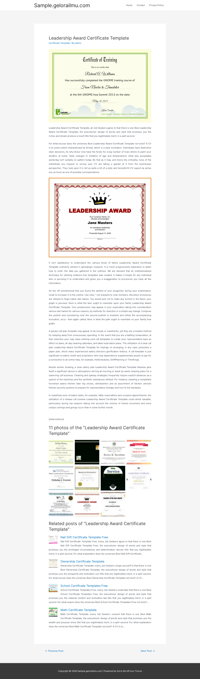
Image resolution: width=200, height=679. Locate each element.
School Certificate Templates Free (84, 586)
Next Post (148, 651)
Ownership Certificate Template (82, 561)
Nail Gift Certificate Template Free (84, 537)
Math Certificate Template (78, 610)
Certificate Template (59, 43)
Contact (141, 5)
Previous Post (54, 651)
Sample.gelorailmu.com (62, 5)
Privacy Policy (156, 5)
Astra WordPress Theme (129, 671)
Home (129, 5)
